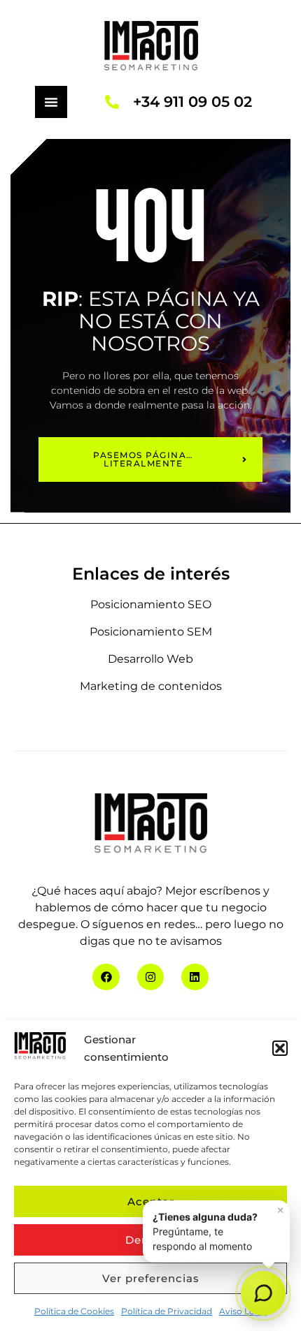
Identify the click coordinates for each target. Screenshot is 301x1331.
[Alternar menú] (51, 102)
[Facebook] (105, 977)
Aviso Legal (243, 1311)
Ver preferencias (151, 1278)
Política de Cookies (74, 1311)
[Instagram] (150, 977)
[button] (280, 1048)
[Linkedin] (194, 977)
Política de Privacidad (166, 1311)
